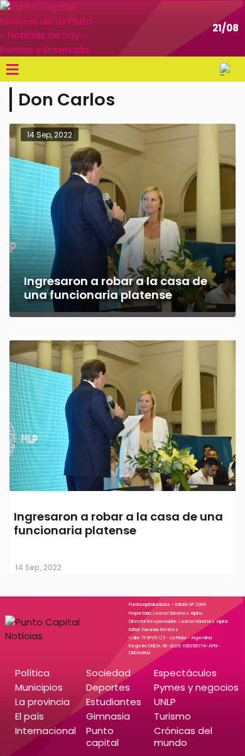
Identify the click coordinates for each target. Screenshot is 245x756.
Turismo (172, 716)
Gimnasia (108, 716)
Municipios (39, 687)
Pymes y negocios (196, 687)
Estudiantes (113, 701)
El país (29, 716)
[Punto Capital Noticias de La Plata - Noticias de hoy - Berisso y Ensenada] (47, 28)
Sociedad (108, 672)
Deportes (108, 687)
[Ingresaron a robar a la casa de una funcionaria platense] (122, 492)
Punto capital (102, 736)
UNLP (165, 701)
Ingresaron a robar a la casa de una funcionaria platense (118, 523)
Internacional (45, 730)
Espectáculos (185, 672)
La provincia (42, 701)
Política (32, 672)
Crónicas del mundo (183, 736)
